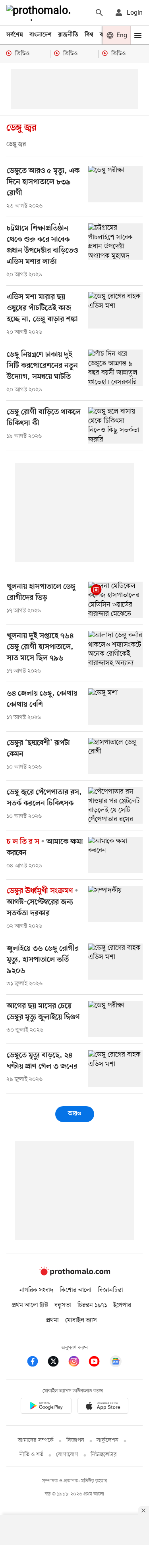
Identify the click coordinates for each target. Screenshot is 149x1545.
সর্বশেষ (14, 34)
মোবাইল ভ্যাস (81, 1320)
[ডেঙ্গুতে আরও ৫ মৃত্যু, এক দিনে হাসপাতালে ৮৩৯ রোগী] (115, 184)
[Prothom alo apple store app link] (103, 1407)
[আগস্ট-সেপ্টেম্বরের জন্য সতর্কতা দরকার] (115, 904)
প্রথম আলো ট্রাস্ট (30, 1305)
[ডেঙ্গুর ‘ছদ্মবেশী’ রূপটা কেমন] (115, 756)
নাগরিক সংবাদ (36, 1290)
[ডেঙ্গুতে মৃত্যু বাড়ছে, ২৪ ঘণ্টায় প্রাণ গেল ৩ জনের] (115, 1068)
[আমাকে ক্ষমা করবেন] (115, 855)
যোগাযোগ (67, 1455)
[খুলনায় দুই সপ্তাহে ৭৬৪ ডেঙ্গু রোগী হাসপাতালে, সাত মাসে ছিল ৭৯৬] (115, 649)
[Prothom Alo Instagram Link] (78, 1362)
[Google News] (115, 1362)
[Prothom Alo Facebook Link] (36, 1362)
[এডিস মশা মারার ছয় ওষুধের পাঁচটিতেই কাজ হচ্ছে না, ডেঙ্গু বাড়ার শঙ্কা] (115, 310)
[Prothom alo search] (99, 12)
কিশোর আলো (75, 1290)
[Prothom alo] (40, 13)
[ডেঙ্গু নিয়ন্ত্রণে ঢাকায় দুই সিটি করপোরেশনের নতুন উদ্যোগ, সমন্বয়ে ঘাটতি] (115, 368)
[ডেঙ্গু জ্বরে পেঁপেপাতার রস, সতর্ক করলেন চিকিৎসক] (115, 805)
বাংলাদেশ (40, 34)
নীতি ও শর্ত (31, 1455)
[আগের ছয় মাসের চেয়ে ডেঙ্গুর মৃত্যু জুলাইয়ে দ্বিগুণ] (115, 1019)
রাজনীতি (68, 34)
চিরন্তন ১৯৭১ (92, 1305)
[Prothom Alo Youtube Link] (98, 1362)
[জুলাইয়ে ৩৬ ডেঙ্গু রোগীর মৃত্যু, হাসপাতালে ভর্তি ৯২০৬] (115, 962)
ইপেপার (122, 1305)
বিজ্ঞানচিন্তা (110, 1290)
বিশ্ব (89, 34)
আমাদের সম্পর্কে (36, 1440)
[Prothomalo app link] (46, 1407)
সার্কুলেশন (107, 1440)
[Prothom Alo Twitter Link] (57, 1362)
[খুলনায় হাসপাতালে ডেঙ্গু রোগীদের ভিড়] (115, 600)
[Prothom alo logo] (74, 1273)
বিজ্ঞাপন (75, 1440)
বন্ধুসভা (62, 1305)
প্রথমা (52, 1320)
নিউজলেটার (104, 1455)
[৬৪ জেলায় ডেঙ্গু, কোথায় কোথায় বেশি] (115, 706)
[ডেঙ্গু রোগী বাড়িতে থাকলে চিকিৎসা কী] (115, 425)
